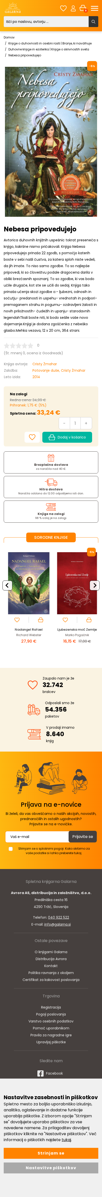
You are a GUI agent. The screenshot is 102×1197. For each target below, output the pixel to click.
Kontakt (51, 965)
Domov (9, 37)
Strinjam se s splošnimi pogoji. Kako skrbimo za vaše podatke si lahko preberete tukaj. (54, 850)
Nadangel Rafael (27, 629)
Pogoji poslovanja (51, 1014)
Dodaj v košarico (72, 437)
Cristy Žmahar (44, 364)
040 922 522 (58, 917)
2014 (36, 376)
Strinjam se (51, 1153)
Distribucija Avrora (51, 958)
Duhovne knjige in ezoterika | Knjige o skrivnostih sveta (48, 49)
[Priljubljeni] (63, 8)
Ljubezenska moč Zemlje (75, 629)
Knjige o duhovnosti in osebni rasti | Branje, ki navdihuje (50, 43)
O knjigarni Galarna (51, 951)
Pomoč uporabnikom (51, 1028)
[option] (27, 601)
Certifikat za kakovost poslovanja (51, 979)
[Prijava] (73, 8)
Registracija (51, 1007)
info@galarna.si (57, 924)
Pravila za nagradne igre (51, 1035)
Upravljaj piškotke (51, 1042)
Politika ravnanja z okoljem (51, 972)
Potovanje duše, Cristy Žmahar (58, 370)
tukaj (66, 1140)
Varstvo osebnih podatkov (51, 1021)
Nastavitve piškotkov (51, 1168)
